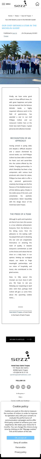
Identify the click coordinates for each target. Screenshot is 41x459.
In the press (20, 393)
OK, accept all (20, 438)
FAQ (20, 397)
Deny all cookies (20, 442)
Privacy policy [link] (20, 452)
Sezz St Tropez (26, 16)
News (17, 16)
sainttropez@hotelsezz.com (20, 375)
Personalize (20, 447)
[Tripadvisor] (23, 387)
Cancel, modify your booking (20, 401)
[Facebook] (12, 387)
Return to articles (17, 339)
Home (10, 16)
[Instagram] (18, 387)
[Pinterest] (29, 387)
